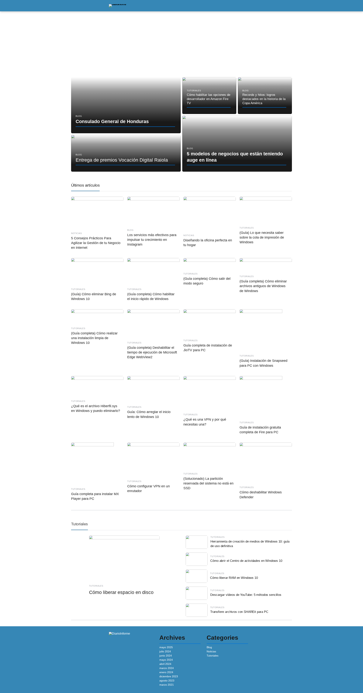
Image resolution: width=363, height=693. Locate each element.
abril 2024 (165, 663)
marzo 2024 (166, 668)
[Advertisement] (181, 44)
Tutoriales (79, 524)
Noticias (211, 651)
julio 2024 (165, 651)
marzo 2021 (166, 684)
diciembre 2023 (168, 676)
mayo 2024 (166, 659)
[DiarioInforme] (117, 5)
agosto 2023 (166, 680)
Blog (209, 647)
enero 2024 (166, 672)
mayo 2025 (166, 647)
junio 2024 (165, 655)
